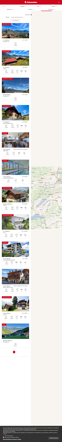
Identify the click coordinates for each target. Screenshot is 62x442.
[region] (46, 224)
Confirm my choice (54, 438)
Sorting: (7, 17)
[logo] (31, 2)
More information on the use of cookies (12, 439)
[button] (3, 31)
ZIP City (4, 6)
